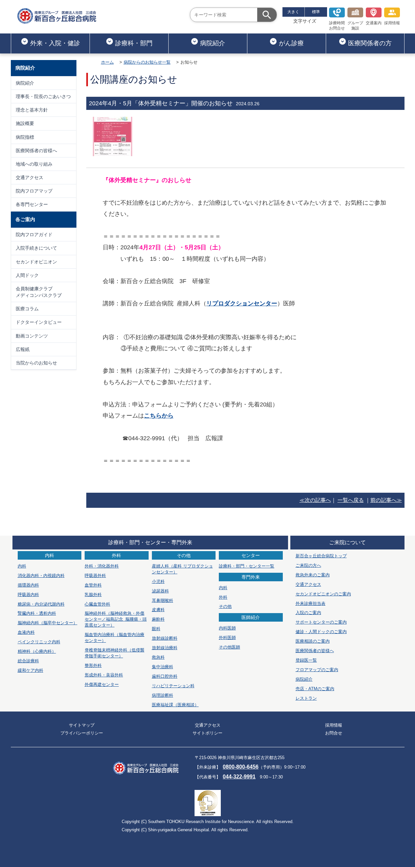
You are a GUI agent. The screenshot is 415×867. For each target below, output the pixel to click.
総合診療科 (28, 660)
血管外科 (93, 585)
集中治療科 (162, 666)
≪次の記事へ (315, 500)
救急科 (158, 657)
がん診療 (291, 43)
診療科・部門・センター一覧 (246, 566)
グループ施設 (355, 25)
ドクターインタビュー (39, 322)
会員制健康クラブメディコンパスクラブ (39, 292)
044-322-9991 (239, 776)
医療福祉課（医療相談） (175, 704)
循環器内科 (28, 585)
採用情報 (392, 23)
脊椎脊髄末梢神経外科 (114, 653)
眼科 (156, 628)
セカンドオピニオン (36, 261)
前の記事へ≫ (386, 500)
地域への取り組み (34, 164)
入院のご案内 (308, 612)
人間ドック (27, 275)
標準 (316, 12)
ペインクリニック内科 (39, 641)
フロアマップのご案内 (317, 669)
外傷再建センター (102, 684)
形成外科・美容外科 (104, 674)
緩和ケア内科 (30, 670)
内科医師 (227, 628)
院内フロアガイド (34, 234)
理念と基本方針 (32, 110)
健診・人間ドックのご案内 (321, 631)
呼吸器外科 (95, 575)
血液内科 (26, 632)
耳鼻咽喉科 (162, 600)
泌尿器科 (160, 590)
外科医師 (227, 637)
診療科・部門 (134, 43)
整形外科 (93, 665)
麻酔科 (158, 619)
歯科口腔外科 (164, 676)
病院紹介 (212, 43)
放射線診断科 (164, 638)
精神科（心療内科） (37, 651)
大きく (293, 12)
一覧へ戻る (351, 500)
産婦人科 (182, 569)
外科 (223, 597)
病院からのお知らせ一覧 (147, 62)
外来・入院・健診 (55, 43)
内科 (22, 566)
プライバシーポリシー (81, 733)
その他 (225, 606)
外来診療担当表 (310, 603)
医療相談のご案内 (313, 641)
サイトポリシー (207, 733)
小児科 (158, 581)
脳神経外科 (116, 619)
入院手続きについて (36, 248)
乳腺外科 (93, 594)
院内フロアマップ (34, 191)
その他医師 (229, 647)
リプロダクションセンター (241, 303)
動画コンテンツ (32, 336)
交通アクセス (29, 177)
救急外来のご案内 (313, 574)
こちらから (159, 415)
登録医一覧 (306, 660)
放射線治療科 (164, 647)
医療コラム (27, 308)
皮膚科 (158, 609)
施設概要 (25, 123)
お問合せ (333, 733)
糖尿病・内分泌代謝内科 (41, 604)
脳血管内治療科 (114, 637)
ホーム (107, 62)
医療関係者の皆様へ (36, 150)
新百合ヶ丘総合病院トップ (321, 555)
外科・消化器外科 (102, 566)
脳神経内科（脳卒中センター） (47, 622)
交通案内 (374, 23)
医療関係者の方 (370, 43)
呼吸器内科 (28, 594)
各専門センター (32, 204)
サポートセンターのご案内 (321, 622)
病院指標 (25, 137)
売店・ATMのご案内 (315, 688)
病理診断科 (162, 695)
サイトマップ (81, 725)
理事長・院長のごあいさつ (43, 96)
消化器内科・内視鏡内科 (41, 575)
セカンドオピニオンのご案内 (323, 593)
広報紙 (23, 349)
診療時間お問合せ (337, 25)
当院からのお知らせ (36, 362)
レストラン (306, 698)
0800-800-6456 (241, 767)
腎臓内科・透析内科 (37, 613)
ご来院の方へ (308, 565)
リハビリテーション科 (173, 685)
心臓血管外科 (97, 604)
